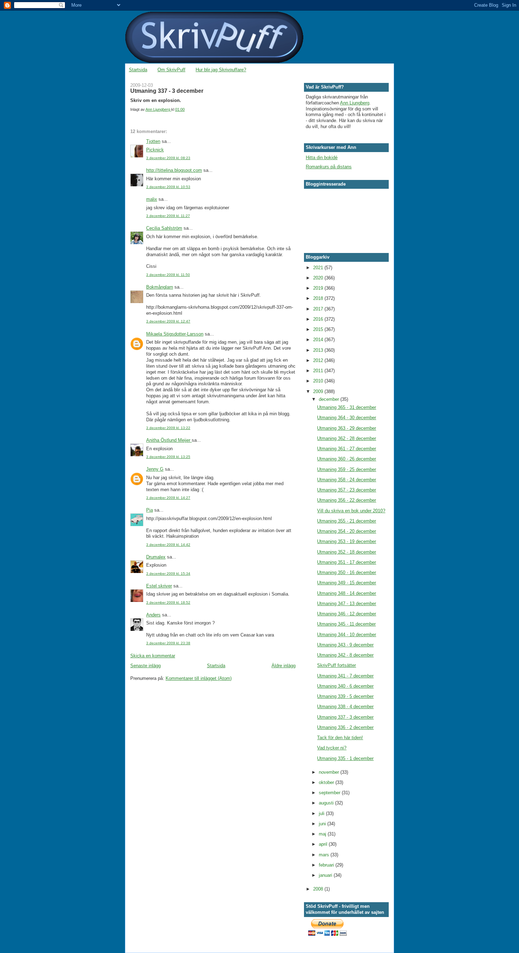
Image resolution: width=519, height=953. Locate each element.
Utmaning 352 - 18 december (346, 552)
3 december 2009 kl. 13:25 (168, 457)
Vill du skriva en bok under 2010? (351, 510)
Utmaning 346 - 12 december (346, 613)
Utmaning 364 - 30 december (346, 417)
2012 (318, 360)
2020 (318, 278)
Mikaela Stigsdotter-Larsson (174, 334)
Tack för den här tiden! (340, 737)
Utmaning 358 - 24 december (346, 479)
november (329, 772)
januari (326, 875)
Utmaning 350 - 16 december (346, 572)
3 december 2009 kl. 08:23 (168, 158)
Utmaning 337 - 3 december (345, 717)
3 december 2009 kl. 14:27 (168, 498)
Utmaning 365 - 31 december (346, 407)
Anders (153, 614)
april (324, 844)
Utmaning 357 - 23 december (346, 490)
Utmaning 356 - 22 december (346, 500)
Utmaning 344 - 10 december (346, 634)
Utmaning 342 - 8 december (345, 655)
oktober (327, 782)
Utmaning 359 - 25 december (346, 469)
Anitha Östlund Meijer (169, 440)
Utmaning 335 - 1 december (345, 758)
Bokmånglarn (159, 287)
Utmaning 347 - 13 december (346, 603)
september (330, 792)
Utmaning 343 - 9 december (345, 644)
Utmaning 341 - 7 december (345, 675)
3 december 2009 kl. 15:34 (168, 573)
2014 (318, 339)
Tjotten (153, 141)
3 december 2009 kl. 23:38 (168, 643)
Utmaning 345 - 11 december (346, 624)
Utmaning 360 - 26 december (346, 459)
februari (327, 865)
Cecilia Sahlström (164, 228)
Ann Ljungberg (354, 102)
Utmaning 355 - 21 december (346, 521)
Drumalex (156, 557)
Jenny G (154, 469)
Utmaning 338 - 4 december (345, 706)
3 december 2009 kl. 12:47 (168, 321)
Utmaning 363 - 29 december (346, 428)
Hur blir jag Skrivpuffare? (221, 69)
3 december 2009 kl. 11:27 (168, 216)
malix (151, 199)
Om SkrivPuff (171, 69)
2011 (318, 370)
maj (323, 834)
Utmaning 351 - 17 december (346, 562)
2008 (318, 889)
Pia (149, 510)
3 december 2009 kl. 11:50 (168, 275)
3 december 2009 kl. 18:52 (168, 602)
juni (323, 823)
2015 (318, 329)
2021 (318, 267)
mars (324, 854)
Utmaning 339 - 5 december (345, 696)
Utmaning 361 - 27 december (346, 448)
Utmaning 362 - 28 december (346, 438)
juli (322, 813)
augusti (327, 803)
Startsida (138, 69)
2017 (318, 309)
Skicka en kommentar (152, 655)
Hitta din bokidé (322, 157)
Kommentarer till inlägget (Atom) (199, 678)
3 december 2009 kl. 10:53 (168, 187)
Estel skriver (159, 586)
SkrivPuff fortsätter (336, 665)
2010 (318, 381)
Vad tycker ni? (331, 747)
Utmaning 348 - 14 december (346, 593)
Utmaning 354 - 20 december (346, 531)
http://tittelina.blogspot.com (174, 170)
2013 (318, 350)
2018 (318, 298)
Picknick (155, 149)
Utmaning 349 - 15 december (346, 582)
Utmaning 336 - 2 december (345, 727)
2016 (318, 319)
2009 (318, 391)
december (329, 399)
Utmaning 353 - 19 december (346, 541)
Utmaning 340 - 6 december (345, 686)
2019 (318, 288)
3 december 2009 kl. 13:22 (168, 428)
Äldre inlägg (284, 665)
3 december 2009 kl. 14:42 (168, 545)
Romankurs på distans (329, 166)
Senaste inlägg (145, 665)
